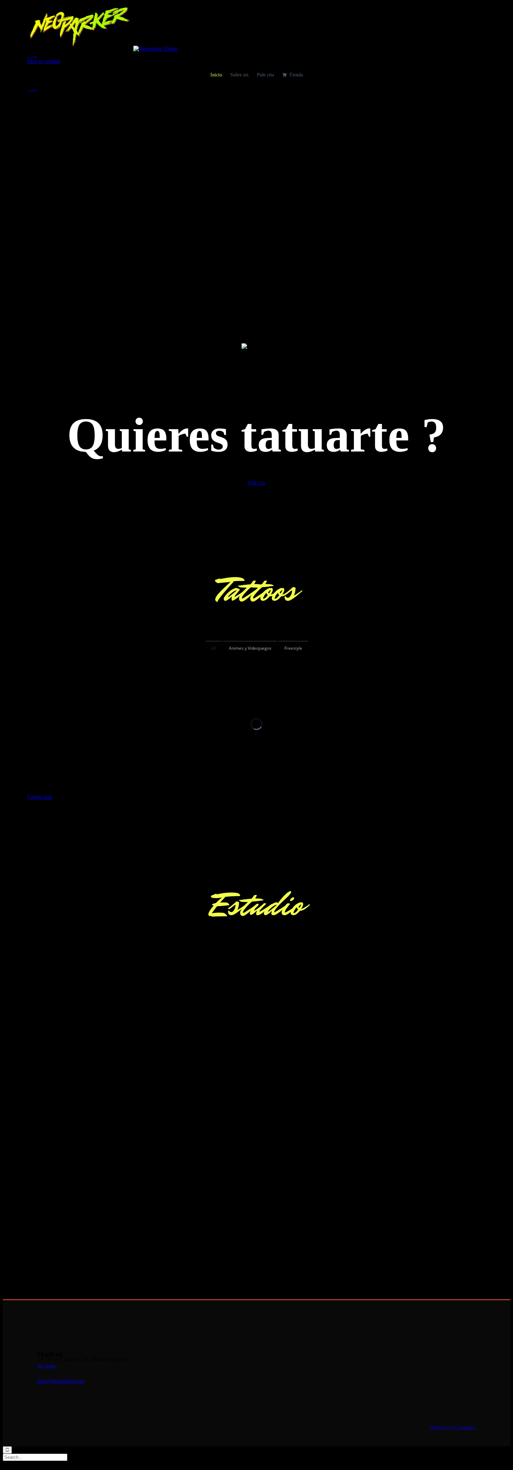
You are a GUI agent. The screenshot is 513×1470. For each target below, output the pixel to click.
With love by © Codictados (453, 1427)
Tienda (296, 74)
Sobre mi (239, 74)
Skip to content (43, 61)
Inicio (216, 74)
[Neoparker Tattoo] (102, 49)
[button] (256, 483)
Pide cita (265, 74)
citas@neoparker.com (60, 1381)
